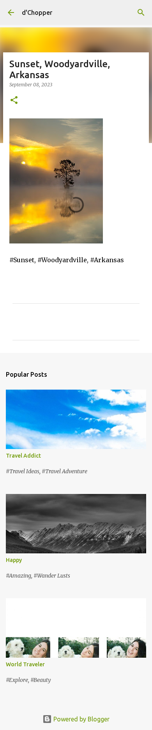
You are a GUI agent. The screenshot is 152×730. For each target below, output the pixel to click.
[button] (14, 100)
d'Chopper (37, 12)
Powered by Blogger (81, 719)
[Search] (141, 12)
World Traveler (25, 664)
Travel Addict (23, 456)
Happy (14, 560)
